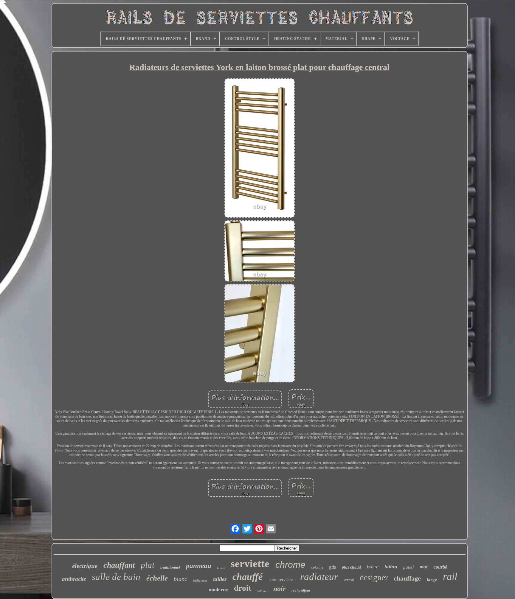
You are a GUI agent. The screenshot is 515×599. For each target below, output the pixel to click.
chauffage (407, 578)
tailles (220, 579)
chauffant (119, 565)
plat (147, 565)
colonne (317, 567)
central (349, 580)
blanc (180, 578)
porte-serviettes (281, 580)
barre (373, 567)
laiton (390, 567)
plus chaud (351, 567)
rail (450, 576)
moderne (218, 589)
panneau (198, 566)
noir (279, 588)
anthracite (74, 579)
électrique (84, 566)
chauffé (247, 576)
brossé (221, 568)
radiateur (319, 576)
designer (374, 577)
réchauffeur (301, 590)
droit (242, 588)
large (432, 579)
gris (332, 567)
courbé (440, 567)
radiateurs (200, 580)
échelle (157, 578)
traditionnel (170, 567)
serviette (250, 564)
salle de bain (116, 577)
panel (408, 567)
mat (424, 567)
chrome (290, 565)
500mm (262, 591)
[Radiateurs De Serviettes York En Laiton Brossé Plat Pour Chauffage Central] (259, 149)
